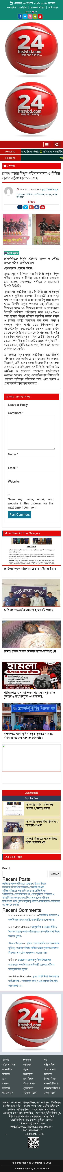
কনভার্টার (11, 7)
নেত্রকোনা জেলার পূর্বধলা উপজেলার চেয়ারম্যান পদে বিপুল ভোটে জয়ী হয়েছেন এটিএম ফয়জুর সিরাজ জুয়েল (31, 964)
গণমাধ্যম (27, 1064)
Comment (16, 413)
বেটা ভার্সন (53, 7)
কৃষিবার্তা (6, 1074)
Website (13, 482)
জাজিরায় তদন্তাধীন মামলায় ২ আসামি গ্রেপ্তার (28, 610)
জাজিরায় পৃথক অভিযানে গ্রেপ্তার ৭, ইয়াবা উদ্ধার (30, 569)
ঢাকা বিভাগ (28, 1079)
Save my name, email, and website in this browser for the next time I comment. (30, 503)
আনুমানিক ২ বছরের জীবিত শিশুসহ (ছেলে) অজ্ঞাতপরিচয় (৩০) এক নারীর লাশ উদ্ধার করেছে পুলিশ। (33, 931)
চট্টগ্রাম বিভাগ (29, 1083)
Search (6, 868)
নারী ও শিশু (49, 1064)
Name (13, 454)
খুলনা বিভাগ (28, 1088)
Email (13, 468)
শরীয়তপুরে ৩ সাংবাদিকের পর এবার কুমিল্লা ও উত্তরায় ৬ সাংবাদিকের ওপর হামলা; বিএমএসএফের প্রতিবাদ (29, 696)
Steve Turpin (15, 943)
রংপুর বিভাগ (49, 1093)
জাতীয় (12, 166)
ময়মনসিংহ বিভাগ (52, 1088)
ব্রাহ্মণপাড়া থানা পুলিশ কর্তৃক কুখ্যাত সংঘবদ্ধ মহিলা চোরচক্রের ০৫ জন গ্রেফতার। (28, 736)
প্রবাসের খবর (50, 1069)
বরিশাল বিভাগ (29, 1093)
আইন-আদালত (8, 1064)
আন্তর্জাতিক (7, 1069)
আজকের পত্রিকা (37, 7)
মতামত (5, 1083)
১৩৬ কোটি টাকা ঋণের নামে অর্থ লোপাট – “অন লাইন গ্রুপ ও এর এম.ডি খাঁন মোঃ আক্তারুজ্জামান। (33, 981)
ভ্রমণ (4, 1079)
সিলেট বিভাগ (50, 1079)
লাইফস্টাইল (7, 1093)
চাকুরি (25, 1069)
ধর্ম (45, 1060)
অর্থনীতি (5, 1060)
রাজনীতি (6, 1088)
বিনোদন (48, 1074)
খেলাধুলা (27, 1060)
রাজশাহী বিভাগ (51, 1083)
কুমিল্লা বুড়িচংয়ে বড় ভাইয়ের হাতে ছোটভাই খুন (30, 651)
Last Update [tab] (31, 793)
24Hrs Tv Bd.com (29, 189)
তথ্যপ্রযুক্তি (27, 1074)
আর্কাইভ (23, 7)
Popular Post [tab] (31, 798)
